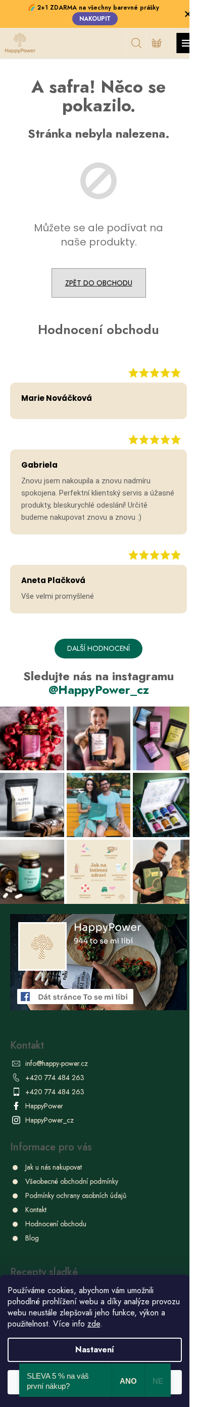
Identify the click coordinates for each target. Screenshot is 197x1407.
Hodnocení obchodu (55, 1224)
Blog (32, 1238)
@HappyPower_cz (98, 689)
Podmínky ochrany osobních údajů (75, 1195)
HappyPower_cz (49, 1120)
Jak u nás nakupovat (53, 1167)
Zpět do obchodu (98, 283)
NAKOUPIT (95, 18)
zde (93, 1324)
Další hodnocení (98, 648)
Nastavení (94, 1349)
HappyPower (44, 1106)
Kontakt (35, 1210)
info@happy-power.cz (56, 1063)
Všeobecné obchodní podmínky (71, 1181)
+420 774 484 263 (54, 1077)
